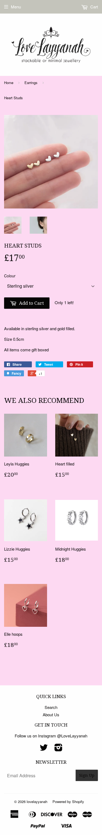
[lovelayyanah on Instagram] (58, 749)
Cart (93, 6)
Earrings (31, 82)
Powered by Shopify (68, 801)
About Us (51, 714)
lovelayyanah (37, 801)
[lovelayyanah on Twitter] (44, 749)
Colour (10, 275)
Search (51, 707)
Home (8, 82)
